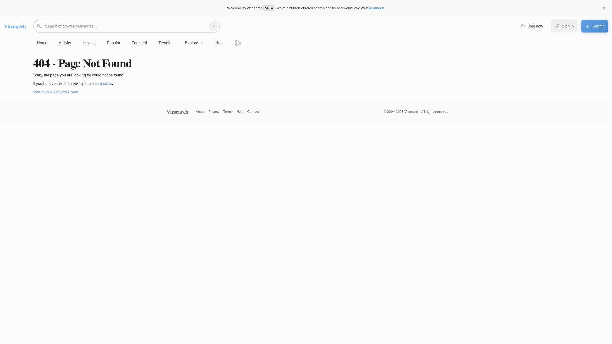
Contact (253, 111)
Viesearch (15, 26)
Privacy (213, 111)
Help (239, 111)
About (200, 111)
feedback (376, 8)
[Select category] (213, 26)
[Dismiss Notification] (604, 8)
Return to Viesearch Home (55, 92)
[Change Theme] (238, 43)
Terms (228, 111)
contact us (103, 83)
